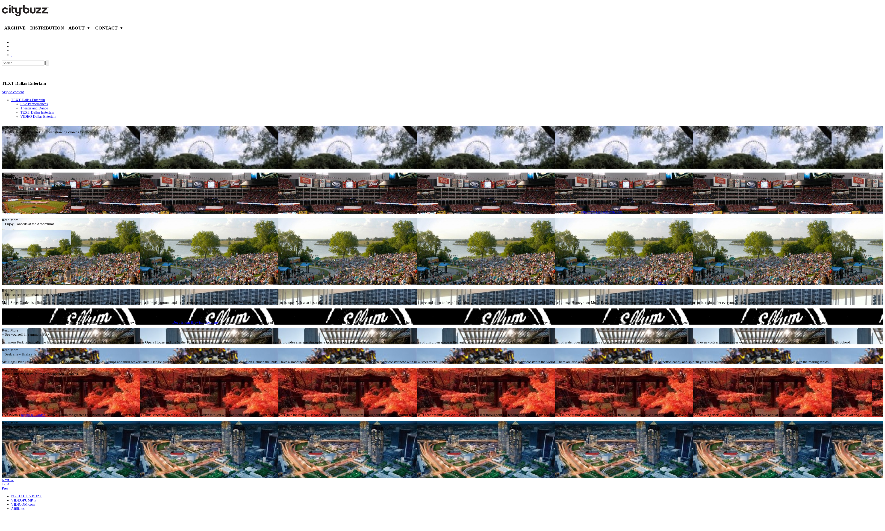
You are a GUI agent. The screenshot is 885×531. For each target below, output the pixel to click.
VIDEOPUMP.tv (23, 500)
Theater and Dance (34, 108)
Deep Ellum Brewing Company (195, 322)
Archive (15, 27)
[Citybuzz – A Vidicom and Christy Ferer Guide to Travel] (25, 14)
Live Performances (34, 104)
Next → (8, 480)
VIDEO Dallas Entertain (38, 116)
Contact (106, 27)
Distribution (47, 27)
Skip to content (13, 92)
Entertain (13, 73)
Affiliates (17, 508)
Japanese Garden (33, 415)
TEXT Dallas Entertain (28, 100)
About (76, 27)
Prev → (7, 488)
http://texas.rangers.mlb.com (602, 212)
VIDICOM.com (23, 504)
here (661, 283)
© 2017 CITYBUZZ (26, 496)
